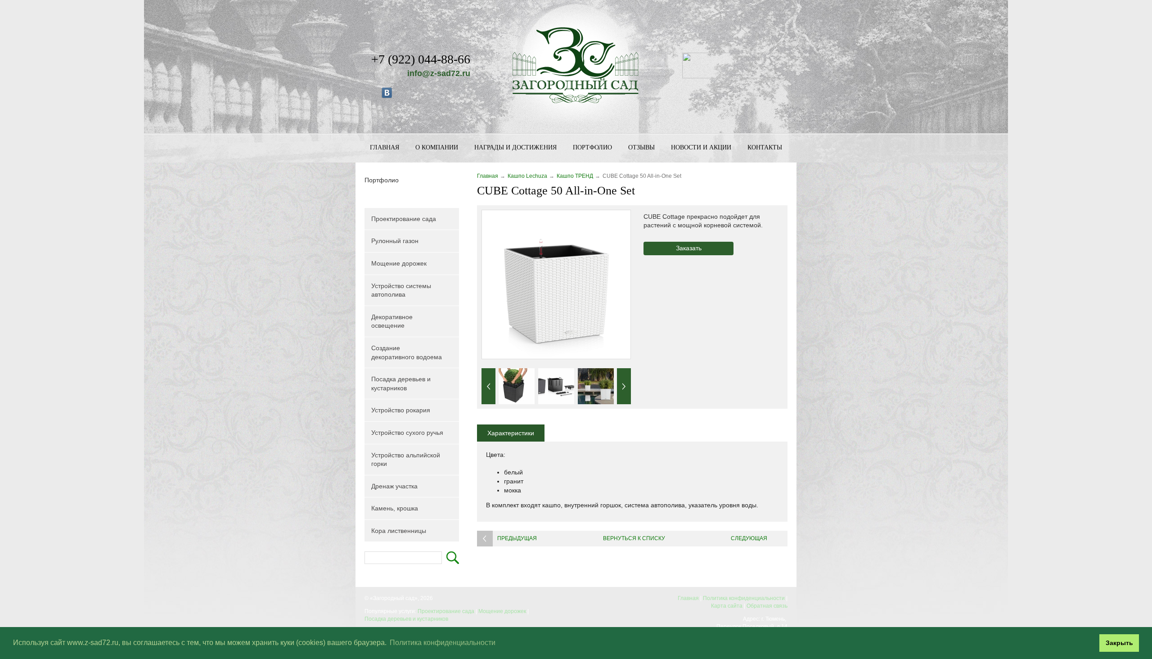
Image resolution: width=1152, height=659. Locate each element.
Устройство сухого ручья (407, 432)
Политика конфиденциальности (744, 598)
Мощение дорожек (399, 263)
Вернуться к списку (634, 538)
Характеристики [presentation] (510, 433)
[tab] (510, 433)
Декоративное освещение (392, 321)
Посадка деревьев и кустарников (401, 383)
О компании (436, 147)
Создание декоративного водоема (406, 352)
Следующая (749, 538)
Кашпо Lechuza (527, 176)
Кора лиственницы (398, 530)
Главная (384, 147)
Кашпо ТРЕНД (575, 176)
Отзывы (641, 147)
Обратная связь (767, 606)
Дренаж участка (394, 486)
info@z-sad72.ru (438, 73)
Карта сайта (726, 606)
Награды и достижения (515, 147)
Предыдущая (517, 538)
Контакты (764, 147)
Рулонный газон (394, 240)
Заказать (689, 248)
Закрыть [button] (1119, 642)
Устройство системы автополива (401, 290)
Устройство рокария (400, 410)
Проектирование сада (403, 218)
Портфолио (592, 147)
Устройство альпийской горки (405, 459)
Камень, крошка (394, 508)
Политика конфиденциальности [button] (442, 642)
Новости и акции (701, 147)
